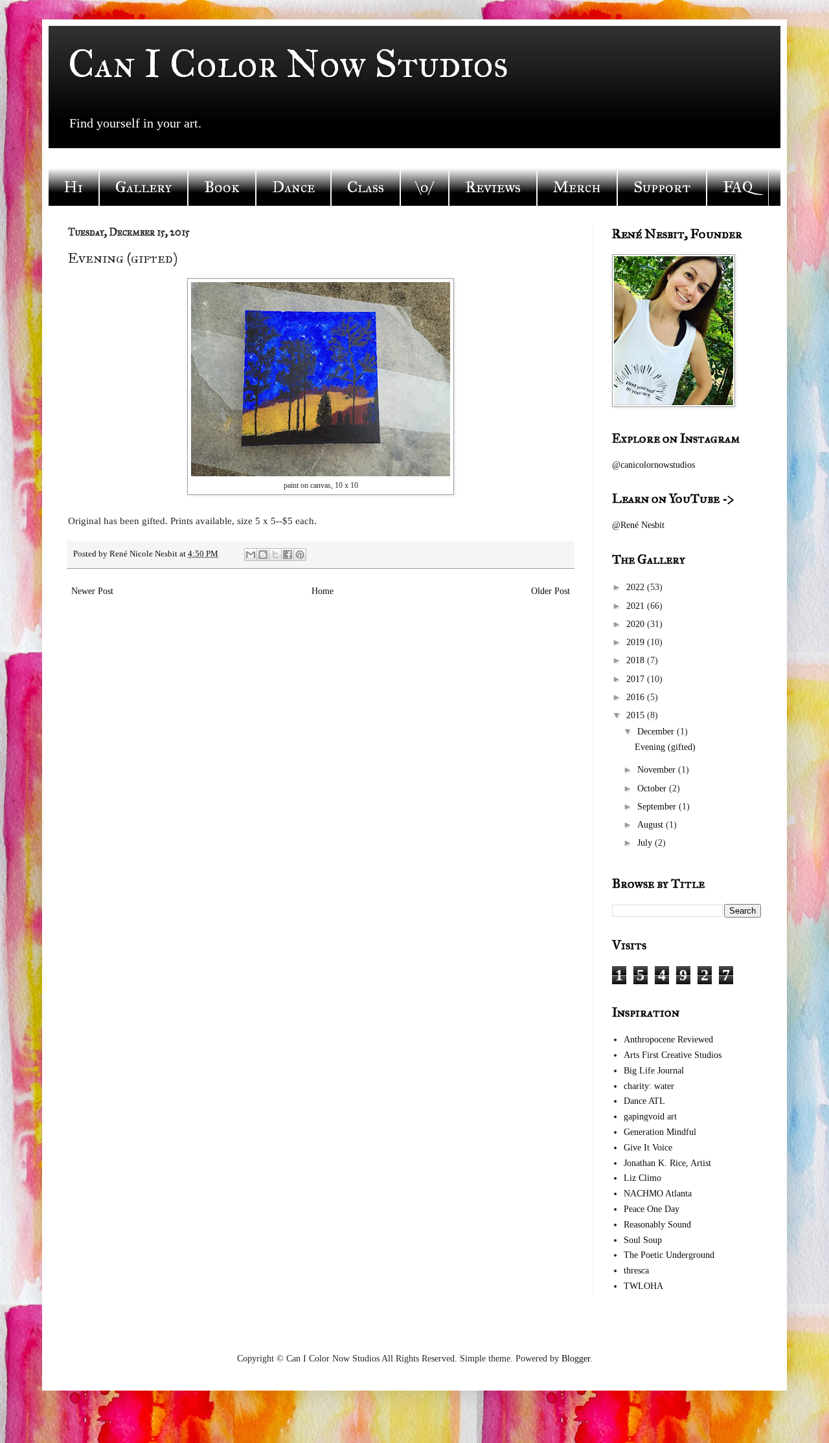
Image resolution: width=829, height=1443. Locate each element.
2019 (636, 642)
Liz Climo (642, 1178)
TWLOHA (643, 1286)
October (653, 788)
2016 (636, 697)
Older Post (550, 591)
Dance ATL (644, 1101)
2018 (636, 660)
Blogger (576, 1358)
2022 (636, 587)
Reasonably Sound (657, 1224)
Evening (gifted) (665, 747)
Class (365, 187)
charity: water (649, 1086)
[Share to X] (275, 554)
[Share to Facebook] (287, 554)
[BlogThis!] (262, 554)
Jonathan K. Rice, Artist (667, 1163)
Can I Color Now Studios (288, 63)
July (646, 843)
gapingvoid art (650, 1116)
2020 (636, 624)
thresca (636, 1270)
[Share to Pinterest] (299, 554)
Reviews (493, 187)
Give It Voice (648, 1147)
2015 (636, 715)
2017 (636, 679)
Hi (73, 187)
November (657, 770)
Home (323, 591)
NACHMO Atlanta (658, 1193)
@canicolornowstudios (653, 465)
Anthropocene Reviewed (668, 1039)
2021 (636, 606)
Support (661, 187)
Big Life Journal (654, 1070)
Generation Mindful (660, 1132)
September (658, 806)
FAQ (738, 187)
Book (222, 187)
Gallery (143, 187)
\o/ (424, 187)
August (651, 825)
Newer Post (92, 591)
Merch (577, 187)
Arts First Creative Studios (672, 1055)
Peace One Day (651, 1209)
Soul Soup (643, 1240)
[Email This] (250, 554)
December (657, 731)
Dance (293, 187)
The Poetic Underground (669, 1255)
